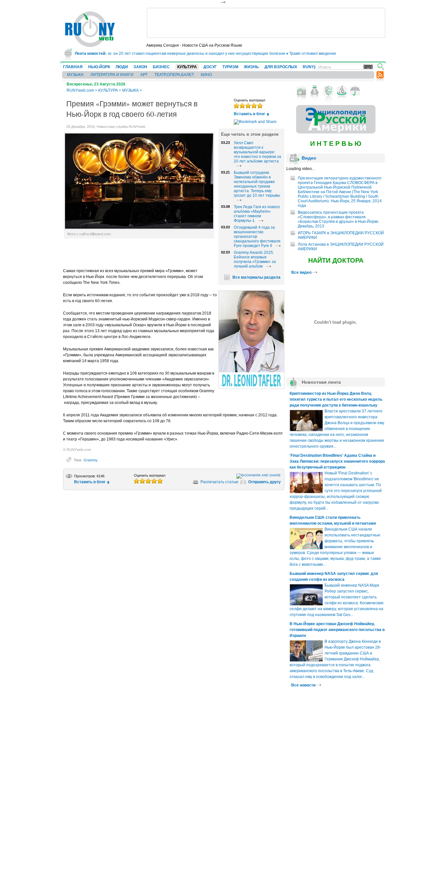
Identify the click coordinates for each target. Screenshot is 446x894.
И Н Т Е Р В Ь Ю (335, 143)
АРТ (144, 74)
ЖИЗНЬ (251, 67)
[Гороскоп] (342, 91)
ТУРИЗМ (230, 67)
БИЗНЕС (161, 67)
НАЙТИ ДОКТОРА (335, 260)
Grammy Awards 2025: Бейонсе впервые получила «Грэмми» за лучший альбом (255, 259)
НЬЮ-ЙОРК (99, 67)
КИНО (206, 74)
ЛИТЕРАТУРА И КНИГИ (112, 74)
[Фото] (301, 91)
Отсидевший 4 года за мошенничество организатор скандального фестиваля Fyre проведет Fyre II (257, 236)
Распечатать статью (219, 482)
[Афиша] (328, 91)
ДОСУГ (210, 67)
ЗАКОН (140, 67)
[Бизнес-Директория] (315, 91)
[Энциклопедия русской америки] (335, 132)
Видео (309, 158)
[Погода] (355, 91)
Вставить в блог (249, 114)
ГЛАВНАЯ (73, 67)
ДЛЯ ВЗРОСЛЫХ (280, 67)
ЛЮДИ (122, 67)
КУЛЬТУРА (187, 67)
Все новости (303, 685)
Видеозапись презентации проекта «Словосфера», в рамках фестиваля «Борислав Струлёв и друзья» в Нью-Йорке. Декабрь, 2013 (338, 219)
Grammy (91, 460)
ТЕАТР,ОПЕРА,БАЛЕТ (174, 74)
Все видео (301, 272)
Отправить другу (264, 482)
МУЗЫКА (75, 74)
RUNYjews (313, 67)
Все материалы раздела (256, 277)
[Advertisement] (266, 23)
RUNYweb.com (80, 90)
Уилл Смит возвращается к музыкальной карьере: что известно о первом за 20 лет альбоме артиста (257, 152)
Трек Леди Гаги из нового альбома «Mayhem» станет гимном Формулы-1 (257, 214)
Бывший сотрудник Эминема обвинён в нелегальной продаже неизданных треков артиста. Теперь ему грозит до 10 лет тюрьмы (257, 184)
